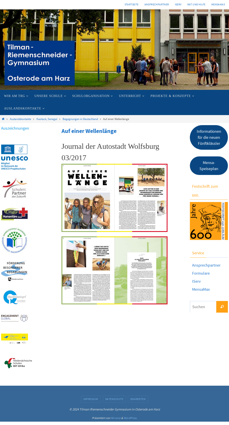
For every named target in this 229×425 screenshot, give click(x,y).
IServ (178, 4)
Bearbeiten (138, 399)
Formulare (201, 273)
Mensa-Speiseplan (208, 165)
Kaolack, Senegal (46, 119)
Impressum (90, 399)
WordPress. (130, 418)
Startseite (132, 4)
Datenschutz (114, 399)
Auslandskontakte (20, 119)
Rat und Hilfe (196, 4)
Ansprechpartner (156, 4)
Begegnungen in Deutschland (80, 119)
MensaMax (201, 289)
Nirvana (116, 418)
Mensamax (218, 4)
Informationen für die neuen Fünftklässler (209, 137)
